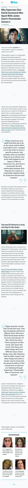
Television (4, 7)
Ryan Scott (6, 24)
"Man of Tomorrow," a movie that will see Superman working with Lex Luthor (13, 128)
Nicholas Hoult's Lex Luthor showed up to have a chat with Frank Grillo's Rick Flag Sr (13, 72)
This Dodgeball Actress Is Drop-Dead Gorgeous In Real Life (20, 474)
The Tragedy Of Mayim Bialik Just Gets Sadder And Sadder (7, 451)
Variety (3, 115)
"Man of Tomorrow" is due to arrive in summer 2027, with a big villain (13, 392)
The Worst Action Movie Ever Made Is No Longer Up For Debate (7, 473)
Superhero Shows (13, 7)
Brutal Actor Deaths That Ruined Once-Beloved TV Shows (19, 452)
